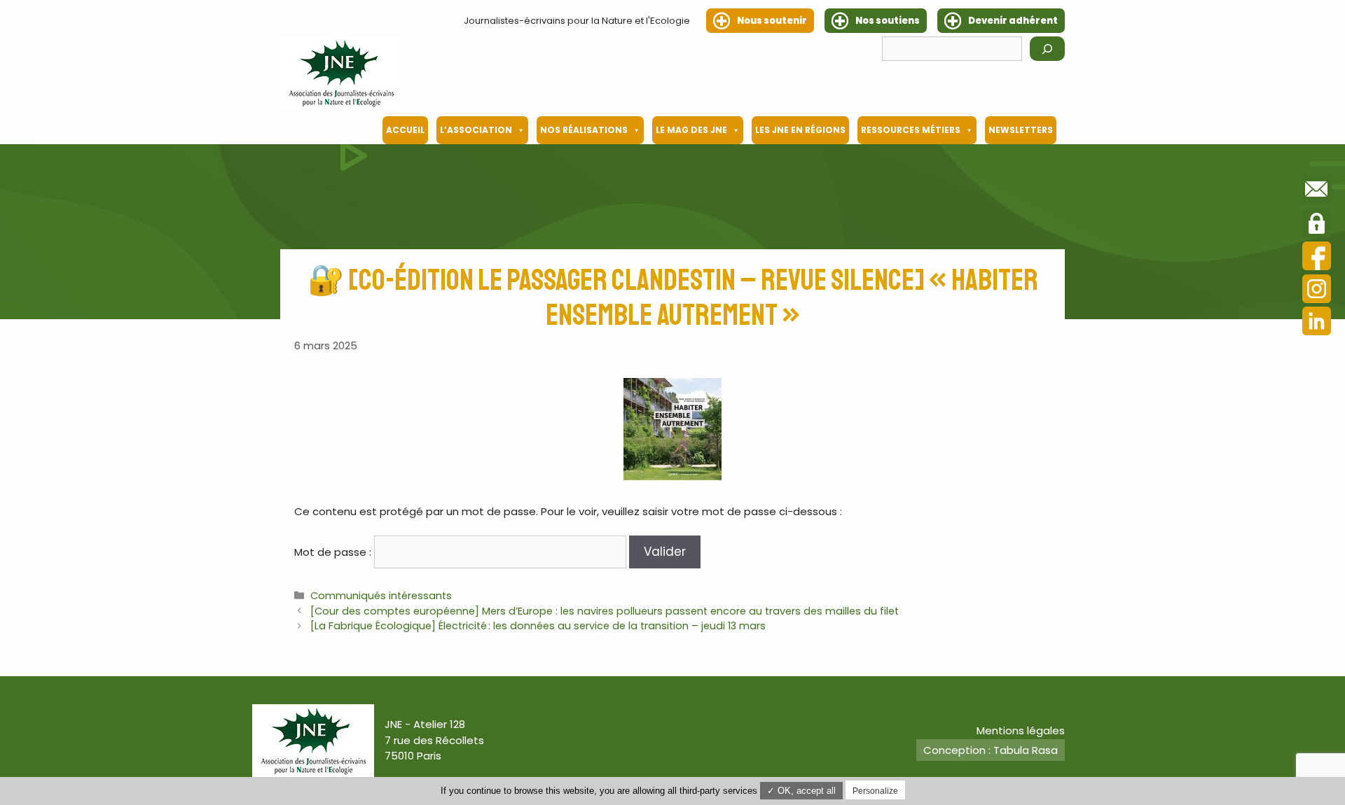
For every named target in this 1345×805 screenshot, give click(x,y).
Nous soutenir (772, 20)
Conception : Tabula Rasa (990, 750)
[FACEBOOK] (1316, 257)
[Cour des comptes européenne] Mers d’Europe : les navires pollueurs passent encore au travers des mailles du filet (604, 611)
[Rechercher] (1047, 48)
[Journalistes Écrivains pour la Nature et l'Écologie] (341, 72)
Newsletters (1020, 130)
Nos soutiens (887, 20)
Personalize (875, 791)
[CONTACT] (1316, 192)
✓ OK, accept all (801, 790)
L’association (476, 130)
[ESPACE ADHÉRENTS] (1316, 225)
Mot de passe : (334, 552)
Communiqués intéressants (381, 596)
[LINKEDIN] (1316, 323)
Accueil (405, 130)
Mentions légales (1021, 730)
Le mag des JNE (691, 130)
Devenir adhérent (1013, 20)
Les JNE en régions (800, 130)
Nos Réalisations (584, 130)
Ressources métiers (910, 130)
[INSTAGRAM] (1316, 290)
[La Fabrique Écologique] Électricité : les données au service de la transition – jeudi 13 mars (538, 626)
